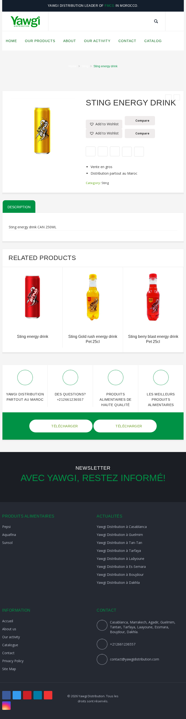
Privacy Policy (12, 661)
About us (9, 629)
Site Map (9, 669)
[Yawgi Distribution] (25, 21)
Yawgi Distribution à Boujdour (120, 574)
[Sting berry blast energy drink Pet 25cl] (177, 97)
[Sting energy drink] (168, 97)
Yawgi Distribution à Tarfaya (119, 550)
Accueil (7, 621)
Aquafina (9, 534)
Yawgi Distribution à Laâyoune (120, 558)
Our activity (11, 637)
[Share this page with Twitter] (103, 151)
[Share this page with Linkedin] (139, 151)
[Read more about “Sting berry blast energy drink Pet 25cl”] (153, 321)
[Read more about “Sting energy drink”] (32, 321)
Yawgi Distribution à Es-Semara (121, 566)
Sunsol (7, 542)
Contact (8, 653)
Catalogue (10, 645)
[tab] (19, 206)
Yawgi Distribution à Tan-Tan (119, 542)
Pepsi (6, 526)
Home (73, 66)
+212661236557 (70, 399)
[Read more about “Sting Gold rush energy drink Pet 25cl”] (92, 321)
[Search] (156, 21)
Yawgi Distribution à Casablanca (122, 526)
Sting (85, 66)
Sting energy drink (32, 336)
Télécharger (64, 426)
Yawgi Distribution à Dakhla (118, 582)
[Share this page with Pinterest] (127, 151)
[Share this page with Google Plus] (115, 151)
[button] (104, 124)
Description (19, 207)
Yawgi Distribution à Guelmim (120, 534)
